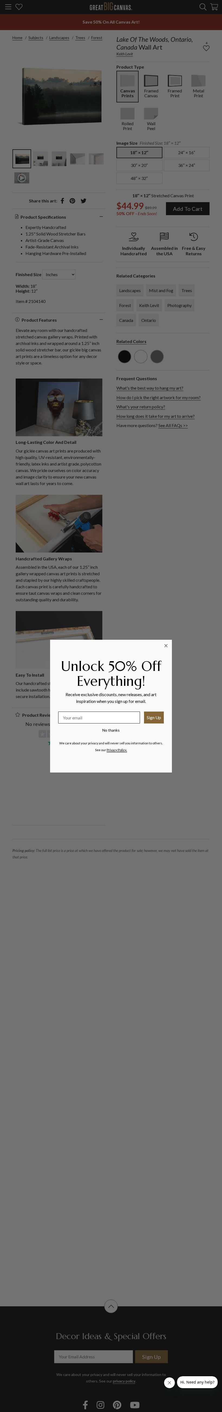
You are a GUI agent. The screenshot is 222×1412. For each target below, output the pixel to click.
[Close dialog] (166, 645)
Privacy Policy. (117, 750)
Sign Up (154, 717)
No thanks (111, 730)
